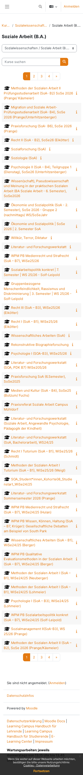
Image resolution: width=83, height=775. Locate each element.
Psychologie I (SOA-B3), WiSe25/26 (39, 353)
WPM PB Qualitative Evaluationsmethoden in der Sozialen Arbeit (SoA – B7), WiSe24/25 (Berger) (38, 559)
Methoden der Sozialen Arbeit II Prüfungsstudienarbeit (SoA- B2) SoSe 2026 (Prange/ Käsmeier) (38, 93)
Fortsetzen (41, 771)
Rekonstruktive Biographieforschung (40, 344)
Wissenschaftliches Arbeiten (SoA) (38, 335)
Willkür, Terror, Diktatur (29, 238)
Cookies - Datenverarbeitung (41, 765)
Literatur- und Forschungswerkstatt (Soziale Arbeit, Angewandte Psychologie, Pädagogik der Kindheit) (36, 423)
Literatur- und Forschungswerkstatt (38, 247)
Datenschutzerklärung (24, 721)
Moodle (32, 708)
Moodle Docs (54, 721)
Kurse (6, 25)
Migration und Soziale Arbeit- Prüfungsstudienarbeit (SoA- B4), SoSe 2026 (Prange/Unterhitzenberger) (34, 112)
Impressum (44, 741)
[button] (40, 6)
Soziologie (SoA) (24, 158)
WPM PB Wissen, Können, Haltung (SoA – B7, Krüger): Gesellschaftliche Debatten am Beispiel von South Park (38, 526)
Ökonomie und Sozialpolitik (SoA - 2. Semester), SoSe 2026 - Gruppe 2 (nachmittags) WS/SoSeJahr (36, 210)
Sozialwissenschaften (31, 25)
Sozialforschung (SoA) (28, 149)
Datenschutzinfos (20, 696)
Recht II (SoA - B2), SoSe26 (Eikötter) (40, 140)
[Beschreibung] (77, 93)
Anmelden (71, 6)
